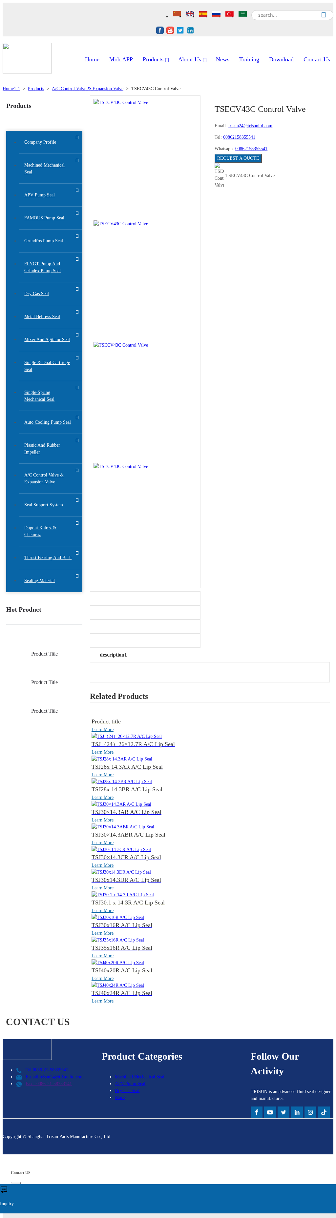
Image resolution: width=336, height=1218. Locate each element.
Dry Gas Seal (127, 1090)
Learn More (103, 729)
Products (153, 59)
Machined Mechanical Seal (139, 1076)
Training (249, 59)
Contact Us (317, 59)
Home (92, 59)
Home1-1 (11, 88)
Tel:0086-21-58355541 (47, 1069)
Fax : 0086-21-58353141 (49, 1083)
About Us (189, 59)
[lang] (177, 14)
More (120, 1097)
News (222, 59)
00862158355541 (239, 137)
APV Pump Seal (130, 1083)
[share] (160, 31)
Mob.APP (121, 59)
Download (281, 59)
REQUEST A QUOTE (238, 158)
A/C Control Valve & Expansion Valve (87, 88)
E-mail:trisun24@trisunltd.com (55, 1076)
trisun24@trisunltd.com (250, 125)
